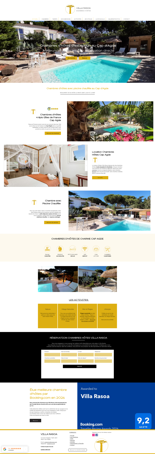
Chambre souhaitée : (50, 358)
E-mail (79, 351)
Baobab (94, 171)
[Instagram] (93, 435)
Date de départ (82, 358)
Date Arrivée (64, 358)
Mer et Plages (87, 309)
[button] (53, 133)
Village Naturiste (68, 309)
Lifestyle (107, 309)
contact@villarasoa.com (50, 442)
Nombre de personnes (101, 358)
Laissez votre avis (45, 449)
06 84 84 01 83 (51, 443)
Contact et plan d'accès (47, 446)
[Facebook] (97, 435)
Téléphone (97, 351)
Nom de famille (65, 351)
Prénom (47, 351)
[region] (47, 316)
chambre (94, 170)
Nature (47, 309)
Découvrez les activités (107, 319)
